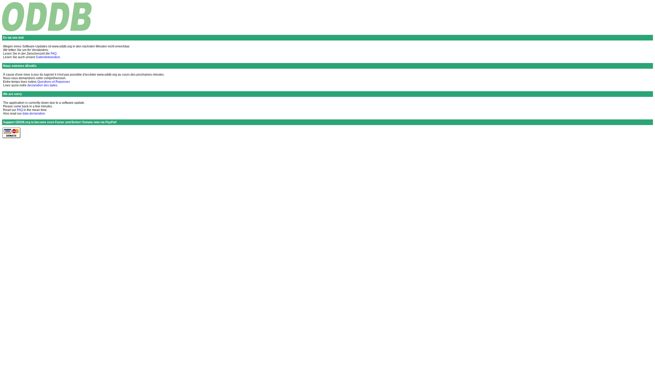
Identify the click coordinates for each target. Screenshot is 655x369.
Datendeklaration (48, 57)
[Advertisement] (560, 18)
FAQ (54, 53)
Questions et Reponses (53, 82)
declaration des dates (42, 85)
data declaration (34, 113)
